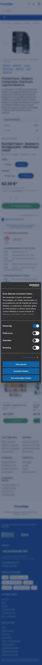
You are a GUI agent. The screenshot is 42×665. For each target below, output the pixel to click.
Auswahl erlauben (21, 371)
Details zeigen (29, 357)
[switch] (36, 333)
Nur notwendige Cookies (21, 378)
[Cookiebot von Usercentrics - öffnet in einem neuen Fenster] (29, 285)
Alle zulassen (21, 364)
